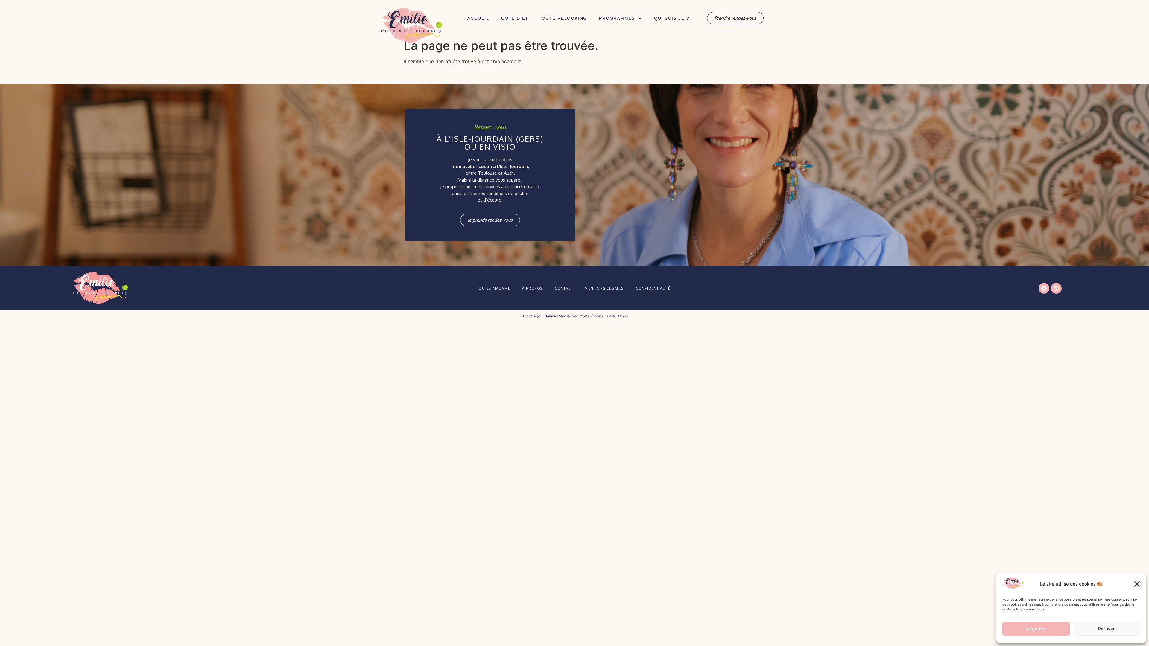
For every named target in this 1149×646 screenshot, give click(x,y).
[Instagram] (1056, 288)
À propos (532, 288)
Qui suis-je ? (671, 18)
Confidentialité (653, 288)
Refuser (1106, 629)
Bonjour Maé (555, 316)
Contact (564, 288)
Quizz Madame (494, 288)
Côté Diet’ (515, 18)
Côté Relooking (564, 18)
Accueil (478, 18)
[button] (1137, 584)
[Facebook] (1044, 288)
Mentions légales (604, 288)
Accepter (1036, 629)
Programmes (617, 18)
